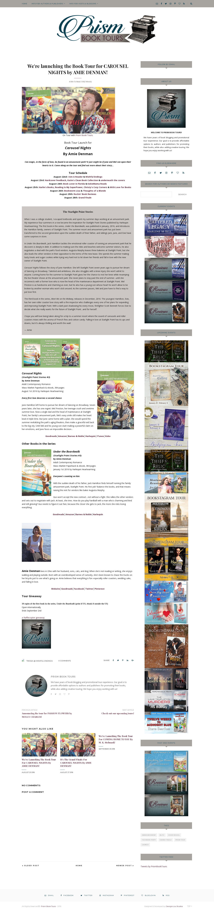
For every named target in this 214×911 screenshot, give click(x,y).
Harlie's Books (46, 187)
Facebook (79, 588)
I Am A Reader (75, 176)
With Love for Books (120, 187)
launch (145, 844)
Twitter (89, 588)
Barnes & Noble (76, 436)
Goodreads (51, 436)
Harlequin (90, 436)
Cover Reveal (174, 835)
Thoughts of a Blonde (94, 190)
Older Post (31, 866)
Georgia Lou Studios (174, 906)
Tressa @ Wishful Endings (39, 661)
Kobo (107, 436)
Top (189, 906)
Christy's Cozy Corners (95, 187)
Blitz (162, 835)
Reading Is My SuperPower (69, 187)
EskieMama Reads (97, 183)
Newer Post (124, 866)
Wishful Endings (93, 176)
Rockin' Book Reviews (85, 194)
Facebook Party (149, 840)
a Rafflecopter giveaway (33, 617)
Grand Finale (84, 197)
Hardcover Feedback (55, 180)
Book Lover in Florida (74, 183)
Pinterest (100, 588)
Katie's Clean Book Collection (82, 180)
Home (24, 4)
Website (55, 588)
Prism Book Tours (84, 135)
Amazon (62, 436)
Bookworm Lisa (72, 190)
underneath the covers (113, 180)
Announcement (149, 835)
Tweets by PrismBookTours (154, 866)
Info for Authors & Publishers (47, 4)
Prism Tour (180, 840)
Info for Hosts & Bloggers (82, 4)
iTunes (100, 436)
